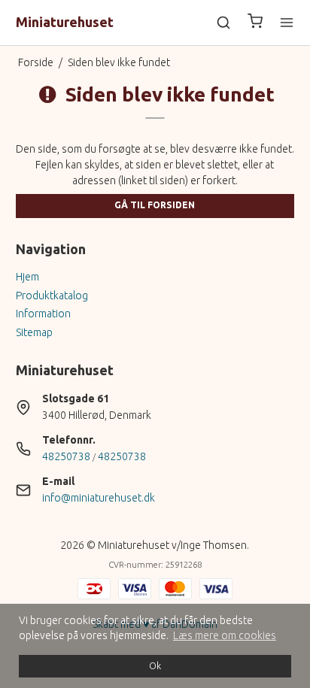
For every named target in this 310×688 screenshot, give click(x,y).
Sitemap (34, 332)
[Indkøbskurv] (255, 23)
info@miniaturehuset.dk (98, 498)
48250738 (66, 456)
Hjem (27, 277)
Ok (155, 665)
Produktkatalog (52, 295)
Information (43, 314)
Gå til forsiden (154, 205)
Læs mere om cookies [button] (224, 635)
